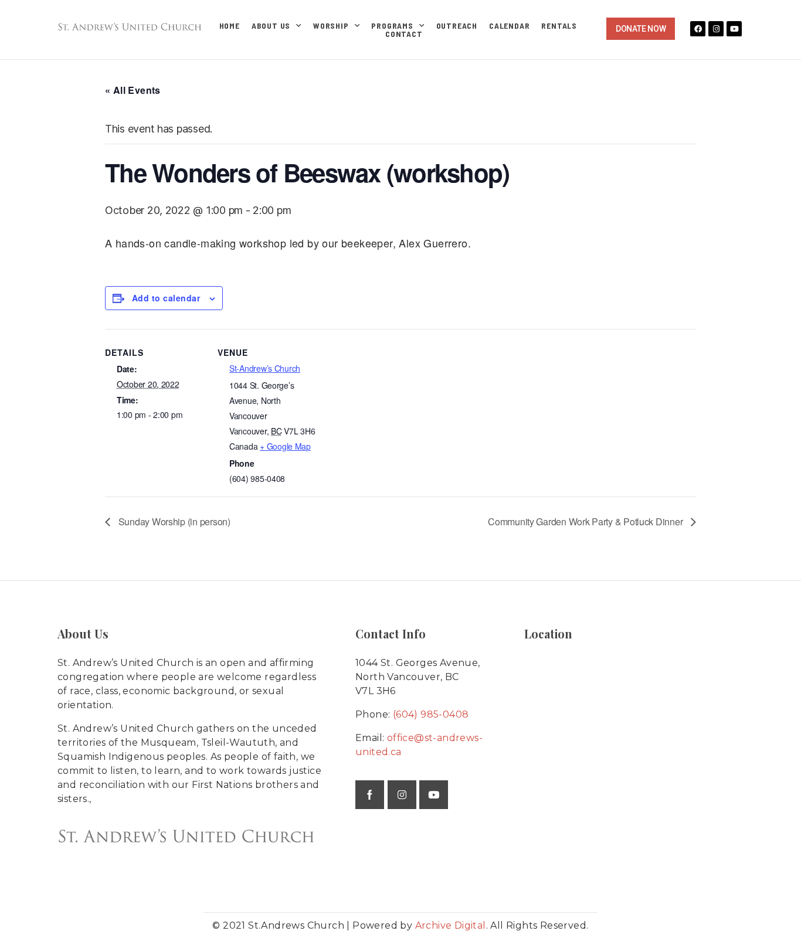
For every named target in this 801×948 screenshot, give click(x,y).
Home (229, 26)
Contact (404, 34)
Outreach (456, 26)
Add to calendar (166, 298)
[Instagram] (716, 28)
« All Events (133, 90)
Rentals (559, 26)
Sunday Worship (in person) (173, 521)
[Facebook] (697, 28)
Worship (331, 26)
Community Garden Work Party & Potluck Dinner (586, 521)
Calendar (509, 26)
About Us (271, 26)
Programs (392, 26)
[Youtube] (734, 28)
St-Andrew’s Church (264, 368)
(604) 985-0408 (431, 714)
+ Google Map (285, 446)
